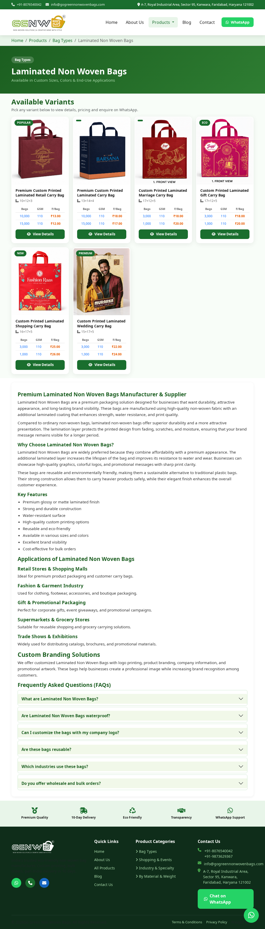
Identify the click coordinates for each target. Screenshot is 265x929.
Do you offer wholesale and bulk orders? (61, 783)
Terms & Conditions (187, 922)
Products (38, 40)
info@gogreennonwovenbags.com (78, 4)
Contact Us (103, 884)
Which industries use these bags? (54, 766)
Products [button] (161, 22)
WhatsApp (239, 22)
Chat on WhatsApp (220, 899)
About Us (135, 22)
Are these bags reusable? (46, 749)
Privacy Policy (216, 922)
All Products (104, 867)
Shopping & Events (155, 859)
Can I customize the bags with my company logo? (70, 732)
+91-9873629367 (218, 856)
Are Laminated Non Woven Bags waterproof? (65, 715)
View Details (43, 234)
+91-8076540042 (29, 4)
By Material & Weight (157, 876)
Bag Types (62, 40)
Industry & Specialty (156, 867)
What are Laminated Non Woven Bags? (59, 698)
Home (111, 22)
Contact (207, 22)
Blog (186, 22)
